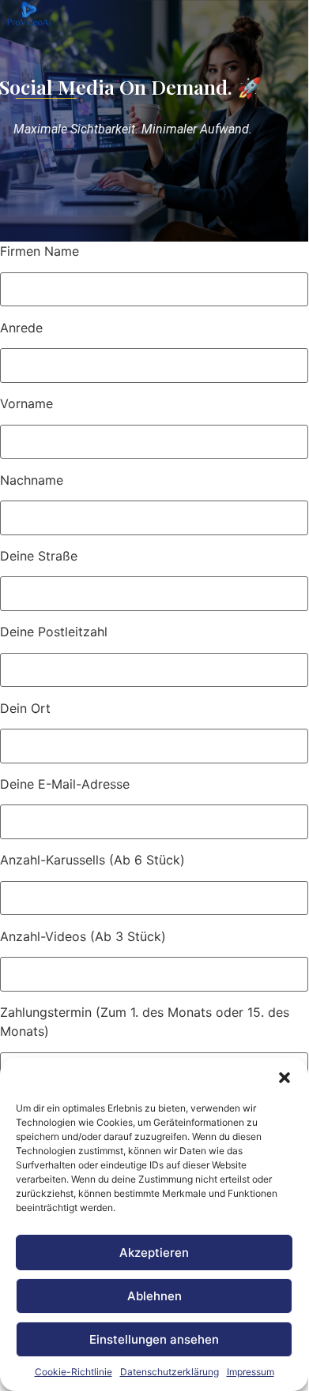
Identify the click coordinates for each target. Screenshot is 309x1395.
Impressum (250, 1372)
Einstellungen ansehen (154, 1339)
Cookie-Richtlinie (73, 1372)
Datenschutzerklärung (169, 1372)
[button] (284, 1078)
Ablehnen (154, 1295)
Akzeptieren (154, 1252)
